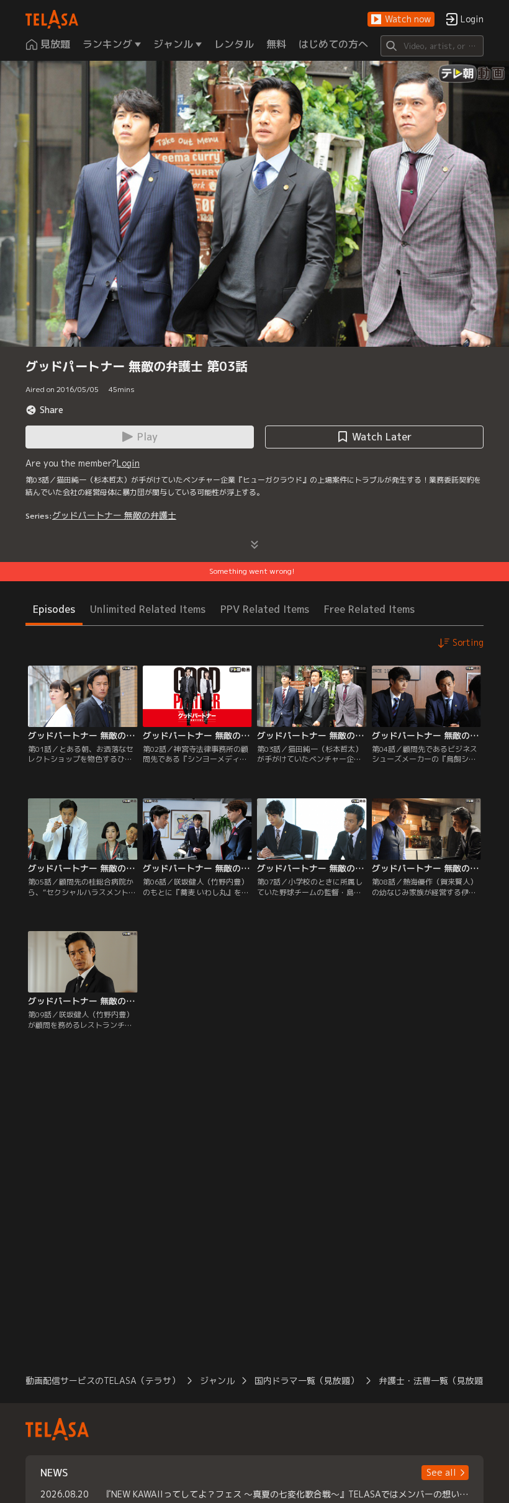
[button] (401, 19)
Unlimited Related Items (147, 609)
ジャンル (217, 1380)
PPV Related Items (264, 609)
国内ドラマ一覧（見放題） (306, 1380)
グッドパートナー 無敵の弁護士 (114, 515)
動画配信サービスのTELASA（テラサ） (102, 1380)
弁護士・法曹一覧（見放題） (435, 1380)
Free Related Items (369, 609)
